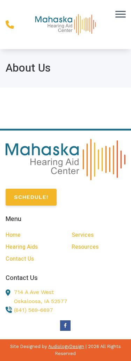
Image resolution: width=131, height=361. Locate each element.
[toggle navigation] (120, 14)
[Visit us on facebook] (65, 325)
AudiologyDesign (66, 346)
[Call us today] (10, 24)
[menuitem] (32, 235)
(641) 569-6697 (33, 310)
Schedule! (31, 197)
